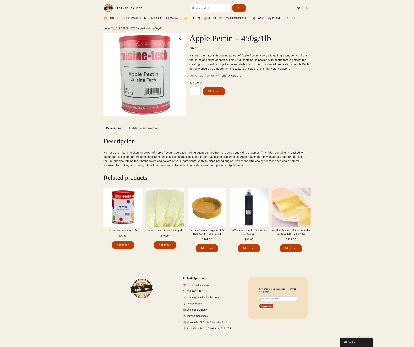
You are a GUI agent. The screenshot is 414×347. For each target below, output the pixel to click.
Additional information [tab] (143, 128)
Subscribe (266, 305)
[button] (181, 39)
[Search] (239, 8)
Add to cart (214, 91)
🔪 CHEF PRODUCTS (123, 28)
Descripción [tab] (114, 128)
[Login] (309, 18)
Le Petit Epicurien (129, 8)
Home (107, 28)
